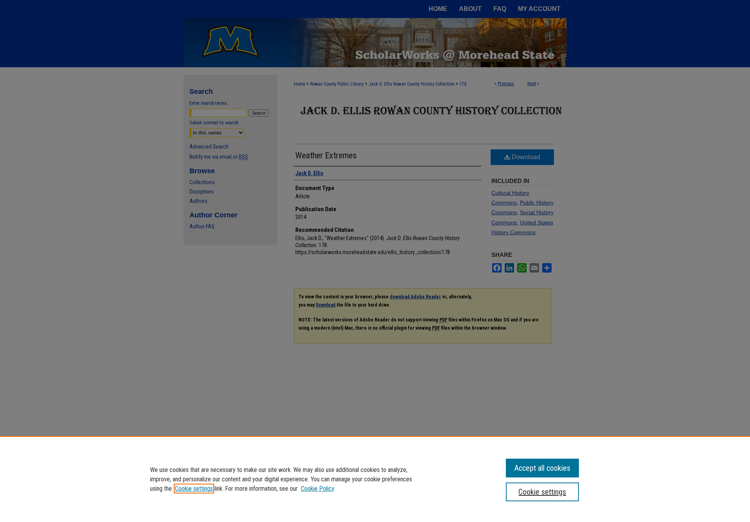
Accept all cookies (542, 468)
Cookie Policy (317, 488)
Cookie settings (194, 488)
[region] (375, 479)
